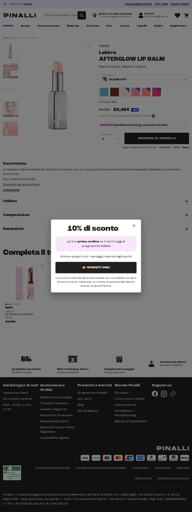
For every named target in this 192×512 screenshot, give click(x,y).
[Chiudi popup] (134, 225)
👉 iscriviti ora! (96, 267)
